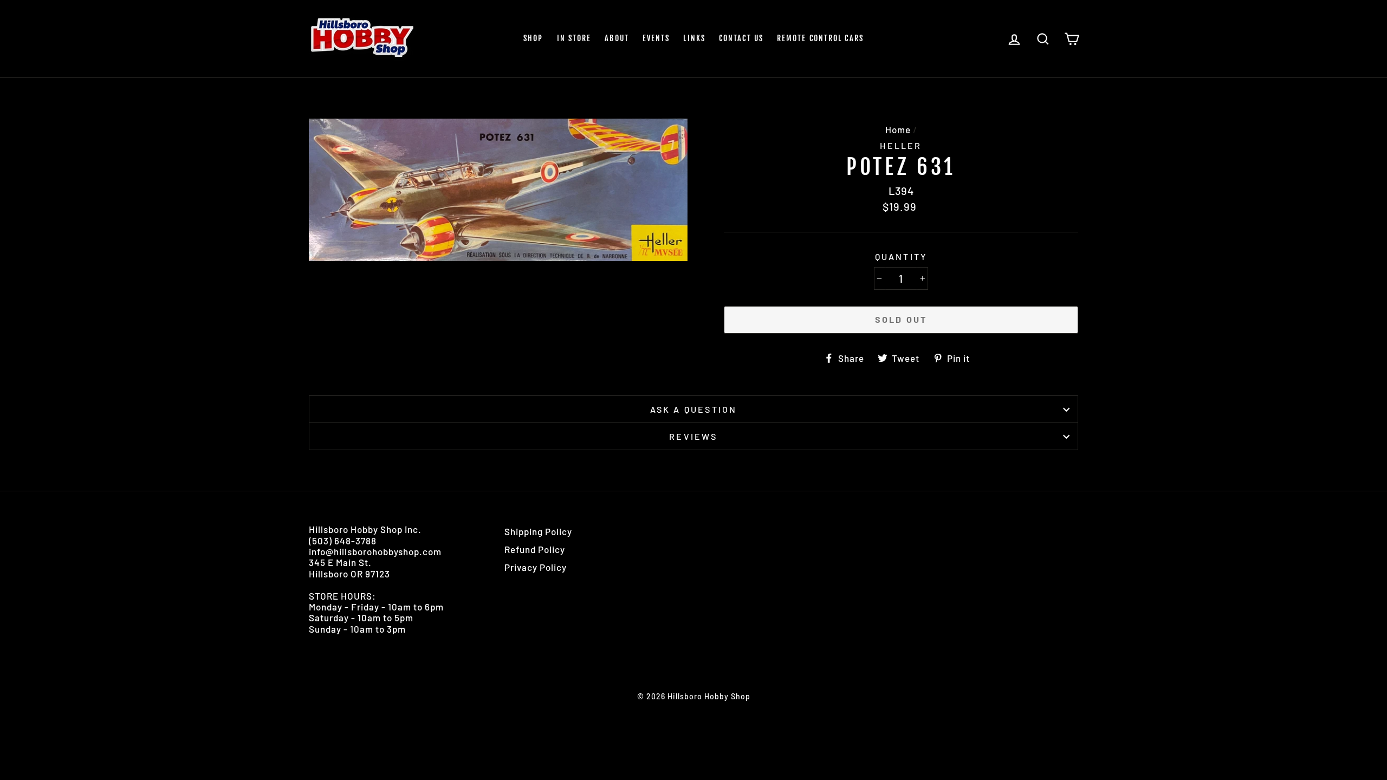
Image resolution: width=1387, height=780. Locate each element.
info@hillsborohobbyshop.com (375, 551)
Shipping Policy (538, 531)
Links (694, 38)
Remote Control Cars (820, 38)
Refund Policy (534, 549)
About (617, 38)
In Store (574, 38)
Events (656, 38)
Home (898, 129)
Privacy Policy (535, 567)
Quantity (901, 256)
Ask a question (693, 409)
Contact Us (741, 38)
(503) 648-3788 (343, 540)
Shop (533, 38)
